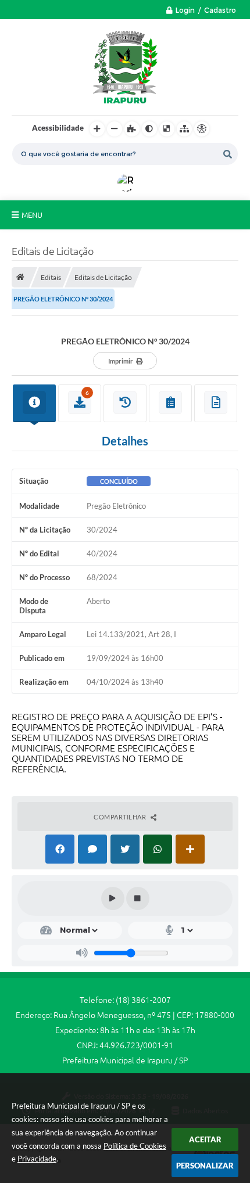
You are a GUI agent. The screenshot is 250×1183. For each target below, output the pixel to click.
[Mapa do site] (184, 128)
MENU (32, 215)
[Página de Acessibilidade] (201, 128)
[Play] (112, 898)
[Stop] (137, 898)
